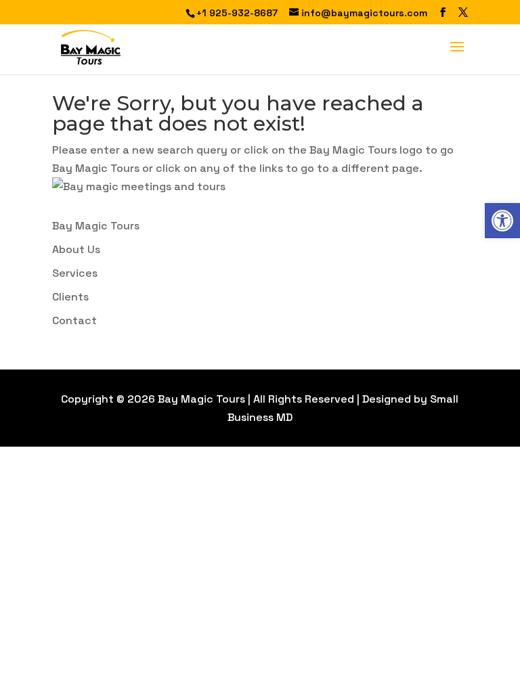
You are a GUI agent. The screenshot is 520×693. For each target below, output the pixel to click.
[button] (502, 220)
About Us (76, 249)
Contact (74, 320)
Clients (70, 297)
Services (75, 273)
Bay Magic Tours (95, 226)
